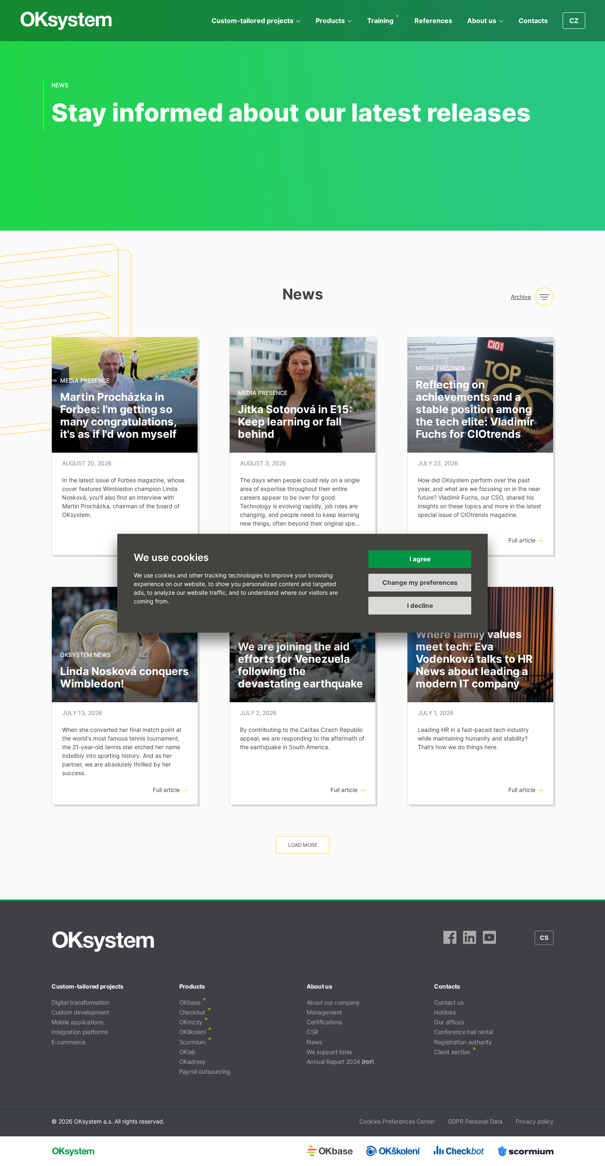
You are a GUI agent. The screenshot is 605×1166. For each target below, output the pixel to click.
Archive (521, 296)
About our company (333, 1002)
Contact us (448, 1002)
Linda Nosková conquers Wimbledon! (124, 677)
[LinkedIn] (469, 941)
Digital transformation (80, 1002)
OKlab (187, 1051)
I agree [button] (420, 559)
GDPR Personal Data (475, 1121)
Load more (302, 845)
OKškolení (192, 1031)
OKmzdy (190, 1022)
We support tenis (329, 1051)
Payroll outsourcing (204, 1071)
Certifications (324, 1022)
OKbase (189, 1002)
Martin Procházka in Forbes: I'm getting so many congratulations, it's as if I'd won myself (118, 415)
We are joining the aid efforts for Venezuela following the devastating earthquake (300, 665)
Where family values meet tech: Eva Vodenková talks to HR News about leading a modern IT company (474, 659)
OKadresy (192, 1061)
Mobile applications (77, 1022)
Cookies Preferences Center (397, 1121)
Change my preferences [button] (420, 582)
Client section (452, 1051)
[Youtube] (489, 941)
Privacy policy (535, 1121)
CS (544, 937)
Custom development (80, 1012)
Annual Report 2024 (333, 1061)
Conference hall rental (463, 1031)
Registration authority (463, 1041)
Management (324, 1012)
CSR (312, 1031)
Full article (522, 540)
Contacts (533, 20)
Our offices (449, 1022)
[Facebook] (449, 941)
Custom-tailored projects (252, 20)
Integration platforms (79, 1031)
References (433, 20)
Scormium (192, 1041)
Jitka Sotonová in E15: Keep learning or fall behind (295, 421)
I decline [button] (420, 606)
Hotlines (445, 1012)
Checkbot (192, 1012)
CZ (574, 20)
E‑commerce (68, 1041)
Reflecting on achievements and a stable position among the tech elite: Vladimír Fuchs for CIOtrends (475, 409)
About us (481, 20)
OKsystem (66, 21)
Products (330, 20)
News (314, 1041)
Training (380, 20)
